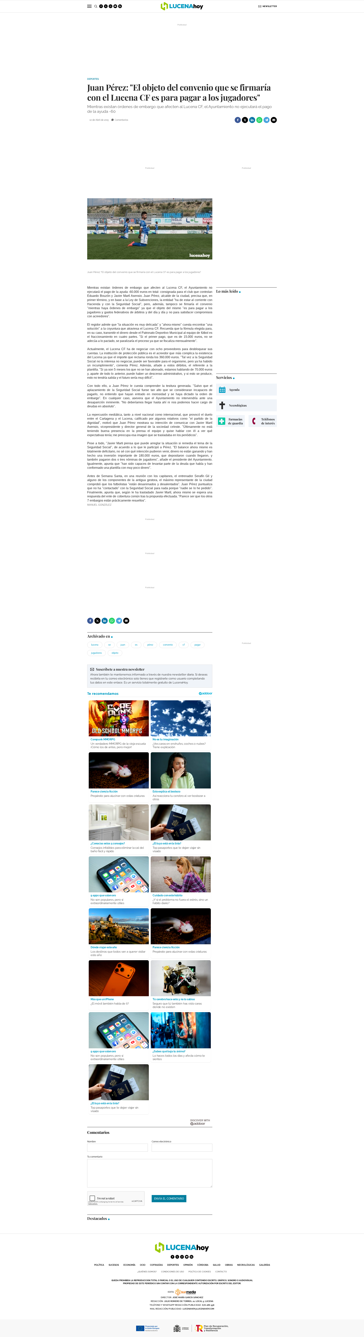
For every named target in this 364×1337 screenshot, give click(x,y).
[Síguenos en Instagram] (110, 6)
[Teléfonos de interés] (263, 421)
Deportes (93, 79)
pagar (198, 644)
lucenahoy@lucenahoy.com (198, 1309)
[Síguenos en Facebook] (101, 6)
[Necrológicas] (246, 405)
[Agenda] (246, 390)
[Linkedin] (252, 120)
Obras (229, 1265)
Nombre (91, 1141)
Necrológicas (246, 1265)
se (109, 644)
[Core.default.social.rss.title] (120, 6)
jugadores (96, 653)
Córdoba (202, 1265)
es (136, 644)
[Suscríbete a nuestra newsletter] (149, 676)
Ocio (142, 1265)
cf (184, 644)
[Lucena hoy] (182, 1252)
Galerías (264, 1265)
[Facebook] (238, 120)
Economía (129, 1265)
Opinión (188, 1265)
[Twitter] (245, 120)
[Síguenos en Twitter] (106, 6)
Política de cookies (199, 1271)
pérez (150, 644)
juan (123, 644)
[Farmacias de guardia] (230, 421)
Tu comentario (94, 1156)
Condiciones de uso (172, 1271)
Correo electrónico (161, 1141)
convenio (168, 644)
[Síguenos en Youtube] (115, 6)
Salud (216, 1265)
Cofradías (156, 1265)
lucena (94, 644)
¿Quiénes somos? (147, 1271)
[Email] (274, 120)
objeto (115, 653)
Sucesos (114, 1265)
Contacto (221, 1271)
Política (99, 1265)
